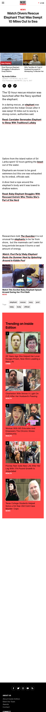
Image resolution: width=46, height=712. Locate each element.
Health (9, 398)
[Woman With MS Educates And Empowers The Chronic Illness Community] (23, 420)
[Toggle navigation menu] (3, 3)
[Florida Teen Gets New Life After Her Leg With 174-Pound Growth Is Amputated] (23, 457)
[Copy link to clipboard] (15, 86)
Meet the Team (9, 701)
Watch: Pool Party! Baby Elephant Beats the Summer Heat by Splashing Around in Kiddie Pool (21, 257)
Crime (8, 363)
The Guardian (28, 236)
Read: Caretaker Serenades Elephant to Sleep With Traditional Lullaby (21, 121)
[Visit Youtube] (27, 688)
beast (40, 161)
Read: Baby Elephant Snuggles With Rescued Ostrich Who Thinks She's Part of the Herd (21, 197)
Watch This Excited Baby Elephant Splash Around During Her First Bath (22, 291)
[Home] (23, 2)
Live (42, 3)
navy (31, 302)
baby (12, 307)
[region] (23, 276)
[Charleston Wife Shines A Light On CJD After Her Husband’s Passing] (23, 384)
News (23, 9)
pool (37, 302)
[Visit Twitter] (18, 688)
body (19, 307)
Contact (6, 707)
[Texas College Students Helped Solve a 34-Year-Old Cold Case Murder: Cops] (23, 495)
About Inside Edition (11, 699)
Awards (6, 704)
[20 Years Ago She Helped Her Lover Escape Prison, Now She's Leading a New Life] (23, 348)
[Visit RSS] (32, 688)
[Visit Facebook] (13, 688)
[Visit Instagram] (23, 688)
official (26, 307)
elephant (30, 104)
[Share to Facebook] (4, 86)
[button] (23, 276)
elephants (20, 239)
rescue (23, 302)
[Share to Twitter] (10, 86)
